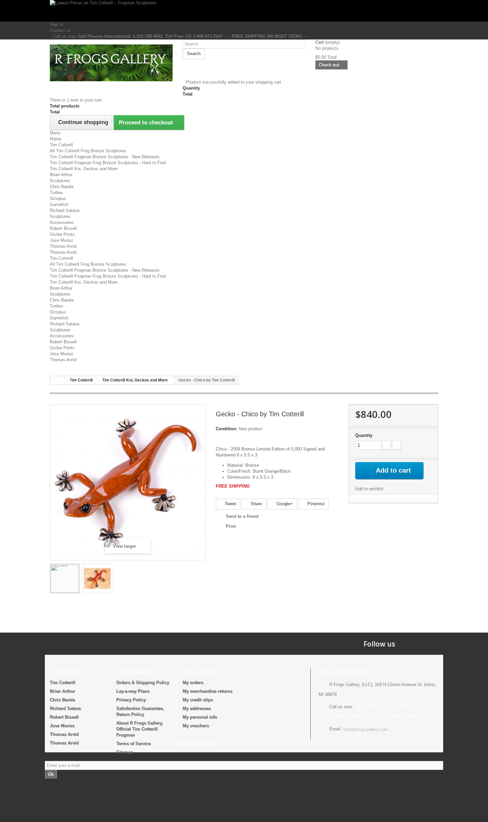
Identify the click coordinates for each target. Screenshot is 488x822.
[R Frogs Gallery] (111, 62)
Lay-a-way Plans (132, 691)
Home (55, 138)
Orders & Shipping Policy (142, 682)
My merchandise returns (207, 691)
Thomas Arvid (63, 246)
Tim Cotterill (61, 144)
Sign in (56, 24)
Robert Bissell (63, 228)
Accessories (62, 222)
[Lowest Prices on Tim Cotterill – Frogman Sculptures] (244, 11)
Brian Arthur (61, 174)
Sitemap (124, 752)
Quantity (363, 435)
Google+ (284, 503)
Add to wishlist (369, 488)
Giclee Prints (62, 234)
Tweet (229, 503)
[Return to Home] (56, 380)
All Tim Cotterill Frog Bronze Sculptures (88, 150)
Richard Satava (64, 210)
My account (199, 672)
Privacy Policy (131, 699)
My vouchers (196, 725)
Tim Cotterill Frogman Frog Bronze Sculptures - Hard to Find (108, 162)
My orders (193, 682)
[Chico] (64, 578)
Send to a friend (242, 516)
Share (255, 503)
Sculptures (60, 180)
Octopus (58, 198)
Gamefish (59, 204)
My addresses (197, 708)
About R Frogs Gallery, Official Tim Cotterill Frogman (139, 728)
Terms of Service (133, 743)
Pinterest (315, 503)
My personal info (200, 717)
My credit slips (198, 699)
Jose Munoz (61, 240)
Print (231, 526)
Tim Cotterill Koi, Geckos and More (84, 168)
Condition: (226, 428)
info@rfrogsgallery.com (365, 728)
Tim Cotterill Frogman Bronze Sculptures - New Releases (105, 156)
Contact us (60, 30)
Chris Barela (61, 186)
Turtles (56, 192)
